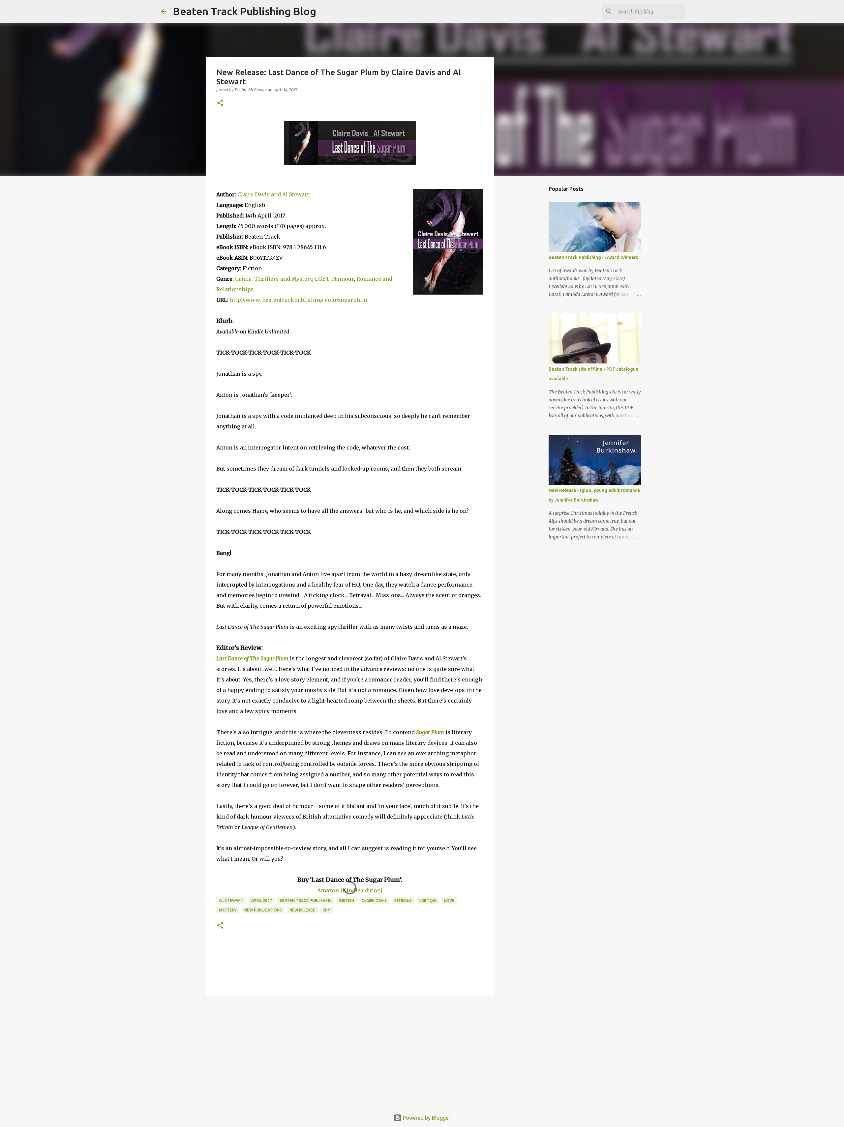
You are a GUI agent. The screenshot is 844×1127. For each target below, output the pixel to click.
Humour (343, 278)
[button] (220, 103)
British (346, 900)
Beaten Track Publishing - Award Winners (593, 257)
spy (326, 910)
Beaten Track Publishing (306, 900)
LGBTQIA (428, 900)
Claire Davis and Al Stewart (273, 194)
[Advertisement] (350, 1052)
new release (302, 910)
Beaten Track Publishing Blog (244, 11)
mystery (228, 910)
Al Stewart (231, 900)
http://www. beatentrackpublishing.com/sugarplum (298, 300)
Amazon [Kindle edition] (349, 890)
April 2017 (261, 900)
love (449, 900)
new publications (263, 910)
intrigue (403, 900)
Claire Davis (374, 900)
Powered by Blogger (426, 1118)
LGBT (322, 278)
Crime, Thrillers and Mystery (273, 278)
